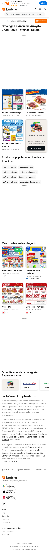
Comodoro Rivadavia (37, 434)
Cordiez (5, 453)
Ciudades (5, 519)
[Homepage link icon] (3, 470)
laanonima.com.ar (9, 461)
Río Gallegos (21, 434)
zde (26, 428)
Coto (23, 453)
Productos (6, 522)
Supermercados (35, 447)
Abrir (43, 3)
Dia (41, 453)
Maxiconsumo (32, 453)
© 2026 (24, 543)
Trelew (5, 436)
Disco (40, 450)
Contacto (5, 516)
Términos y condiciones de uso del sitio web (24, 546)
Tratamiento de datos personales (24, 550)
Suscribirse (42, 21)
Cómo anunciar (8, 531)
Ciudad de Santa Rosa (27, 436)
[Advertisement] (24, 61)
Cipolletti (13, 436)
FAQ (3, 513)
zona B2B (5, 535)
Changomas (15, 453)
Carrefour (6, 455)
